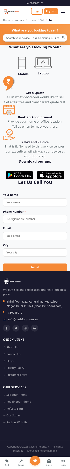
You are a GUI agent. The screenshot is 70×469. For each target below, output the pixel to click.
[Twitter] (15, 328)
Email (7, 228)
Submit (35, 267)
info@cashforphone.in (23, 319)
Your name (10, 195)
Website (19, 20)
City (5, 245)
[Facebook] (6, 328)
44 (50, 20)
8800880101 (36, 3)
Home (6, 20)
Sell (42, 20)
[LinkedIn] (34, 328)
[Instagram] (25, 328)
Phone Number (14, 211)
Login (36, 11)
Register (51, 11)
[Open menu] (63, 11)
